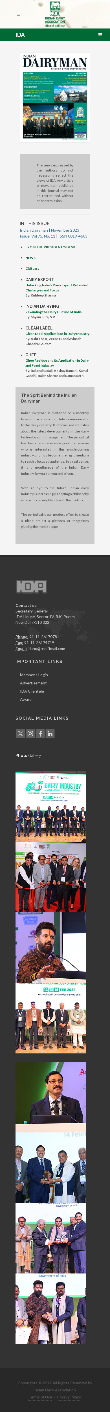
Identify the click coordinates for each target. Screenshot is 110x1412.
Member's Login (34, 674)
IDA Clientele (32, 691)
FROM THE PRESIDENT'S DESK (50, 247)
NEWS (30, 258)
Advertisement (33, 682)
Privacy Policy (69, 1397)
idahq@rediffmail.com (46, 648)
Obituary (32, 268)
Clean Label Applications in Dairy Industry (57, 333)
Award (26, 699)
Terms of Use (40, 1397)
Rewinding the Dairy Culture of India (53, 312)
